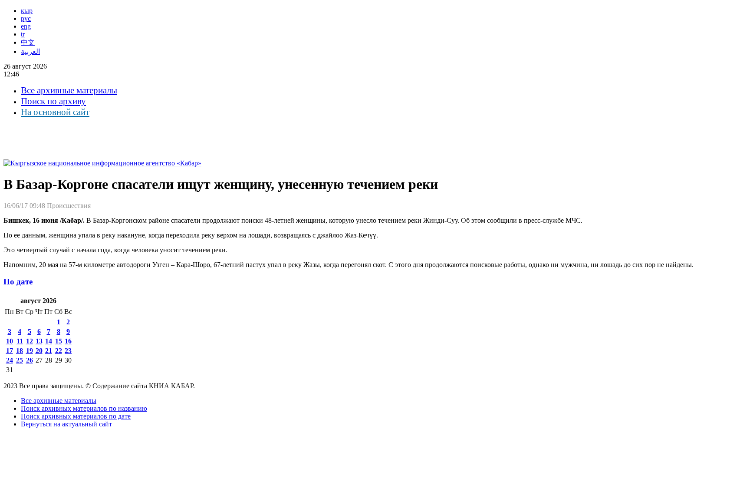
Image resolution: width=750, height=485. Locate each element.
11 (19, 341)
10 (9, 341)
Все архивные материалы (69, 90)
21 (48, 350)
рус (26, 18)
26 (29, 360)
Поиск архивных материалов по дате (76, 416)
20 (39, 350)
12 (29, 341)
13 (39, 341)
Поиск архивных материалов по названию (84, 408)
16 (68, 341)
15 (58, 341)
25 (19, 360)
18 (19, 350)
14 (48, 341)
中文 (28, 42)
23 (68, 350)
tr (23, 34)
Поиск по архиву (53, 101)
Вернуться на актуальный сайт (66, 424)
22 (58, 350)
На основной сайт (55, 112)
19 (29, 350)
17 (9, 350)
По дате (18, 281)
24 (9, 360)
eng (26, 26)
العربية (30, 51)
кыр (27, 10)
